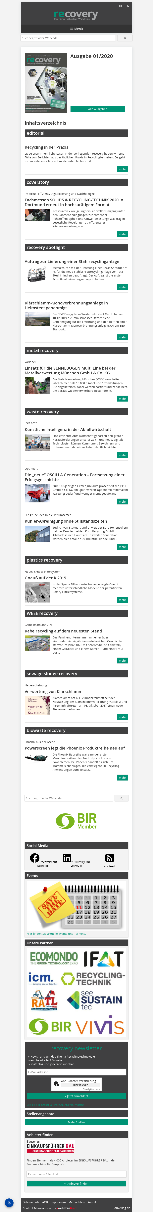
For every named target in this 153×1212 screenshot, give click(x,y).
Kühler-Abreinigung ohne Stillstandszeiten (66, 521)
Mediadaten (77, 1202)
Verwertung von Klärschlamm (53, 691)
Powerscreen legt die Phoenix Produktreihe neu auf (75, 748)
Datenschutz (31, 1202)
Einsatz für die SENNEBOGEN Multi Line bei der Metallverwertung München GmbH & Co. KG (70, 370)
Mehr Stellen (76, 1122)
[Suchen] (125, 38)
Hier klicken (80, 1085)
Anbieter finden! (78, 1183)
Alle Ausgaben (97, 109)
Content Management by (40, 1208)
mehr (122, 169)
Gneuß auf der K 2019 (45, 578)
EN (127, 6)
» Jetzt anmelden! (76, 1096)
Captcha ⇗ (91, 1089)
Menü (78, 29)
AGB (45, 1202)
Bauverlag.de (121, 1208)
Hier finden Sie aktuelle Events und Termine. (56, 934)
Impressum (58, 1202)
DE (121, 6)
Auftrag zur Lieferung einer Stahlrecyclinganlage (72, 261)
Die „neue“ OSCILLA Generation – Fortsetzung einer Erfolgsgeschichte (75, 477)
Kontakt (92, 1202)
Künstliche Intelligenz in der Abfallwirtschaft (68, 429)
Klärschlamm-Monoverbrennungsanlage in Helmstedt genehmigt (66, 305)
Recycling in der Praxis (46, 147)
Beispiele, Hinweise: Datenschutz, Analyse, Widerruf (55, 1104)
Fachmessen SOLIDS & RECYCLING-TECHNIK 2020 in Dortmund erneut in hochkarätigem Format (74, 202)
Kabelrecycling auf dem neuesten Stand (63, 631)
